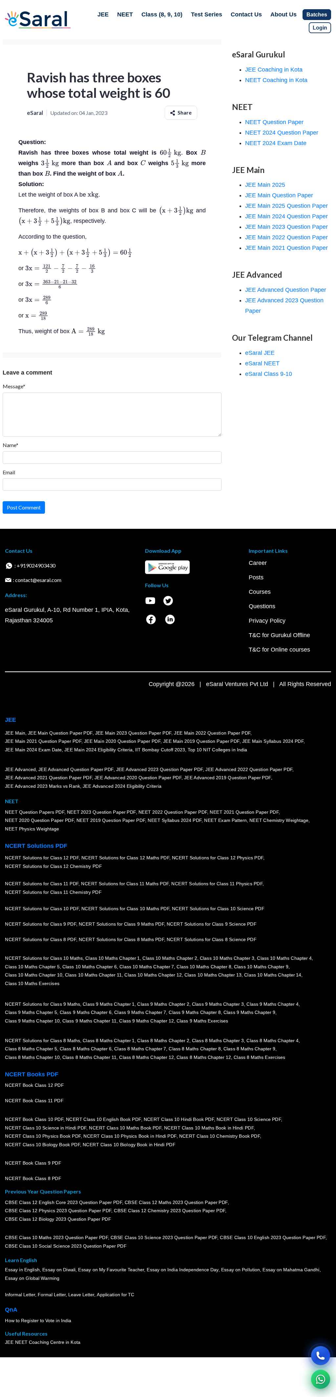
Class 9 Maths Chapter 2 (163, 1004)
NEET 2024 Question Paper (281, 132)
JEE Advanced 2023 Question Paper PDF (159, 769)
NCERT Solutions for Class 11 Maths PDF (125, 884)
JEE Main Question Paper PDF (60, 733)
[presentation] (171, 152)
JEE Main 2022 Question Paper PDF (212, 733)
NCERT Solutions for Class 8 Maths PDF (121, 939)
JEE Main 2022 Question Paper (286, 237)
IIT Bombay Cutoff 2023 (160, 749)
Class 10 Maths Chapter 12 (152, 975)
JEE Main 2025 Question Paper (286, 206)
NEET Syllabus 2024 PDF (174, 820)
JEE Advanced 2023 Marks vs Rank (42, 786)
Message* (14, 386)
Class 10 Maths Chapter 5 (32, 966)
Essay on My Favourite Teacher (111, 1270)
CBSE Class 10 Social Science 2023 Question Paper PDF (65, 1246)
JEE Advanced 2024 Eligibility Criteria (122, 786)
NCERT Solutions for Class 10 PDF (42, 909)
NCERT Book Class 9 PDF (33, 1163)
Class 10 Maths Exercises (32, 983)
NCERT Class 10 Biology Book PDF (42, 1144)
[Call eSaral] (320, 1355)
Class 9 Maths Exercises (202, 1020)
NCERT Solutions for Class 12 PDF (42, 858)
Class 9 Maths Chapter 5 (31, 1012)
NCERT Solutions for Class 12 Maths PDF (125, 858)
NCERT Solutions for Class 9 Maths (42, 1004)
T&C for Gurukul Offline (279, 635)
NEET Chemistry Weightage (278, 820)
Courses (260, 592)
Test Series (206, 14)
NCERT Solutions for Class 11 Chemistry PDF (53, 892)
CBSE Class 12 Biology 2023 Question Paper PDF (58, 1219)
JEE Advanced (20, 769)
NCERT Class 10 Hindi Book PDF (178, 1119)
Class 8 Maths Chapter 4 (272, 1040)
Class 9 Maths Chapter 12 (146, 1020)
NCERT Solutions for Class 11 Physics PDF (216, 884)
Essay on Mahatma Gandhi (291, 1270)
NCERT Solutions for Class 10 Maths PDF (125, 909)
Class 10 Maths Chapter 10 (33, 975)
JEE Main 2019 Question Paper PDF (201, 741)
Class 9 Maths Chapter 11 (89, 1020)
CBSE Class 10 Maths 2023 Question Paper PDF (56, 1237)
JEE (103, 14)
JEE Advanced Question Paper (285, 290)
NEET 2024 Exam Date (275, 143)
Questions (262, 606)
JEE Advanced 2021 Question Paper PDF (48, 778)
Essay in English (22, 1270)
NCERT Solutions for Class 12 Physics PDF (217, 858)
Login (320, 28)
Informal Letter (20, 1295)
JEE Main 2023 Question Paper (286, 227)
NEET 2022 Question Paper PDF (172, 812)
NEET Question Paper (274, 122)
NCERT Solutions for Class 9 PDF (40, 924)
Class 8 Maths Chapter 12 (146, 1057)
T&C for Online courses (279, 649)
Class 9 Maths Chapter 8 (194, 1012)
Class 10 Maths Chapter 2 (169, 958)
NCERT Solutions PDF (36, 846)
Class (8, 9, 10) (161, 14)
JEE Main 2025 (265, 185)
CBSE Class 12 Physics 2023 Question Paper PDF (58, 1211)
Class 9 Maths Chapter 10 (32, 1020)
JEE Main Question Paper (279, 195)
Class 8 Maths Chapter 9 (249, 1049)
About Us (283, 14)
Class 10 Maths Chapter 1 (112, 958)
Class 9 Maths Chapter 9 (249, 1012)
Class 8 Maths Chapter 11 (89, 1057)
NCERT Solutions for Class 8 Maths (42, 1040)
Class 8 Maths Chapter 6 (85, 1049)
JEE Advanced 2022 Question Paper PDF (248, 769)
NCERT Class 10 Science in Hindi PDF (45, 1127)
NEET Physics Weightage (32, 828)
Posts (256, 577)
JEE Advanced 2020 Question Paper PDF (137, 778)
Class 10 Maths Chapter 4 (284, 958)
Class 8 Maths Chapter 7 (140, 1049)
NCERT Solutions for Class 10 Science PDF (218, 909)
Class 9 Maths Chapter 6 (85, 1012)
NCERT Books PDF (31, 1074)
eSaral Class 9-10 (268, 374)
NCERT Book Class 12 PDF (34, 1085)
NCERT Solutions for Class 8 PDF (40, 939)
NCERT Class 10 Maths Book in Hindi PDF (209, 1127)
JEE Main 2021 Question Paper (286, 248)
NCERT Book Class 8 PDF (33, 1178)
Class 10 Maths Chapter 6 (89, 966)
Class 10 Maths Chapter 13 (212, 975)
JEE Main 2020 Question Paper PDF (122, 741)
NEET (125, 14)
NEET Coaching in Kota (276, 80)
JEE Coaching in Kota (274, 69)
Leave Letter (81, 1295)
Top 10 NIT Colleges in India (217, 749)
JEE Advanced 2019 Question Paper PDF (227, 778)
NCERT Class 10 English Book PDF (103, 1119)
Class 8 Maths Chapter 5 (31, 1049)
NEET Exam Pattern (225, 820)
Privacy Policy (267, 620)
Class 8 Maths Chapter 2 (163, 1040)
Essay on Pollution (240, 1270)
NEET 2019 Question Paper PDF (110, 820)
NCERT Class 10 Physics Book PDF (43, 1136)
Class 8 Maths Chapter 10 (32, 1057)
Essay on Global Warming (32, 1278)
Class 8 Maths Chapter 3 (218, 1040)
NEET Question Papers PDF (34, 812)
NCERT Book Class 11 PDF (34, 1101)
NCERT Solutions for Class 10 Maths (44, 958)
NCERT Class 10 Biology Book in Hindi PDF (129, 1144)
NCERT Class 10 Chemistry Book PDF (219, 1136)
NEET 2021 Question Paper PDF (244, 812)
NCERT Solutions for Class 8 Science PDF (212, 939)
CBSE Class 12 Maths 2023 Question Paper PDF (176, 1202)
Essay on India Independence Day (182, 1270)
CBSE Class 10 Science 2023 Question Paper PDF (164, 1237)
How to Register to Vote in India (38, 1320)
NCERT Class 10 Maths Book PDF (125, 1127)
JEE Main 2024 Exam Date (33, 749)
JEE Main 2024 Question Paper (286, 216)
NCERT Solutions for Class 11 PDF (41, 884)
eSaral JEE (260, 353)
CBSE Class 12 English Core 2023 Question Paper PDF (63, 1202)
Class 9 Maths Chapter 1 (109, 1004)
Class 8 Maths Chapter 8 (194, 1049)
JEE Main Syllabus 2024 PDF (272, 741)
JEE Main (15, 733)
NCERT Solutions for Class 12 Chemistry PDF (53, 866)
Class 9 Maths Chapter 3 (218, 1004)
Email (9, 472)
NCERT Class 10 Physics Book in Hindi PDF (129, 1136)
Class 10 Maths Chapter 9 (261, 966)
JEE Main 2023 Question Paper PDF (133, 733)
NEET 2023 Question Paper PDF (101, 812)
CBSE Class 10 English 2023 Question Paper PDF (273, 1237)
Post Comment (24, 507)
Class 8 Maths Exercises (259, 1057)
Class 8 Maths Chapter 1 (109, 1040)
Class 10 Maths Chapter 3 (227, 958)
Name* (10, 445)
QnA (11, 1309)
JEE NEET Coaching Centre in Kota (42, 1342)
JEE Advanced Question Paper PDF (76, 769)
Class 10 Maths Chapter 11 (93, 975)
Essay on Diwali (59, 1270)
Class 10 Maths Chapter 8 (204, 966)
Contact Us (246, 14)
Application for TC (115, 1295)
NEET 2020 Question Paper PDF (39, 820)
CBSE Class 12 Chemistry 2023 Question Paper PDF (169, 1211)
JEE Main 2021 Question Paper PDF (43, 741)
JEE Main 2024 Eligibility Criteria (98, 749)
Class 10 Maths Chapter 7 (146, 966)
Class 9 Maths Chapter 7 (140, 1012)
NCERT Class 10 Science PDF (249, 1119)
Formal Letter (52, 1295)
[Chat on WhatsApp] (320, 1379)
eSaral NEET (262, 363)
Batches (316, 14)
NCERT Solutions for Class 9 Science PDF (212, 924)
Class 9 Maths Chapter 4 (272, 1004)
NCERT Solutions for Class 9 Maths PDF (121, 924)
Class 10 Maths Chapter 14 (272, 975)
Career (258, 563)
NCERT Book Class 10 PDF (34, 1119)
